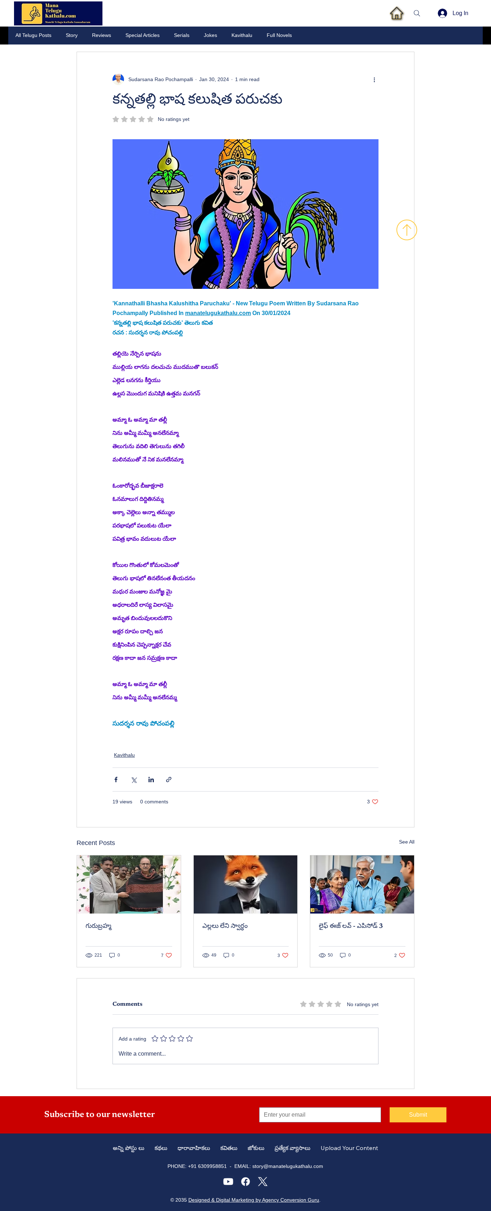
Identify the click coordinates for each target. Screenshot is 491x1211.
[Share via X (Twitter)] (133, 779)
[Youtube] (228, 1181)
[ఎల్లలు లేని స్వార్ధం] (246, 884)
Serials (181, 35)
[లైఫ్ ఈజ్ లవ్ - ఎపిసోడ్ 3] (362, 884)
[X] (263, 1181)
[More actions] (374, 79)
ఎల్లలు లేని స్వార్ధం (225, 926)
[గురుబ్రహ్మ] (129, 884)
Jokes (210, 35)
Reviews (101, 35)
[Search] (417, 13)
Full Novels (279, 35)
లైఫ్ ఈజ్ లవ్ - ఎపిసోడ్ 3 (351, 926)
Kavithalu (241, 35)
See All (406, 842)
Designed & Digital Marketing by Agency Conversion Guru (253, 1200)
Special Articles (142, 35)
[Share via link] (168, 779)
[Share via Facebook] (116, 779)
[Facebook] (245, 1181)
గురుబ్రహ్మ (98, 926)
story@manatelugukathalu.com (287, 1166)
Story (72, 35)
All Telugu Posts (33, 35)
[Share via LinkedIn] (151, 779)
